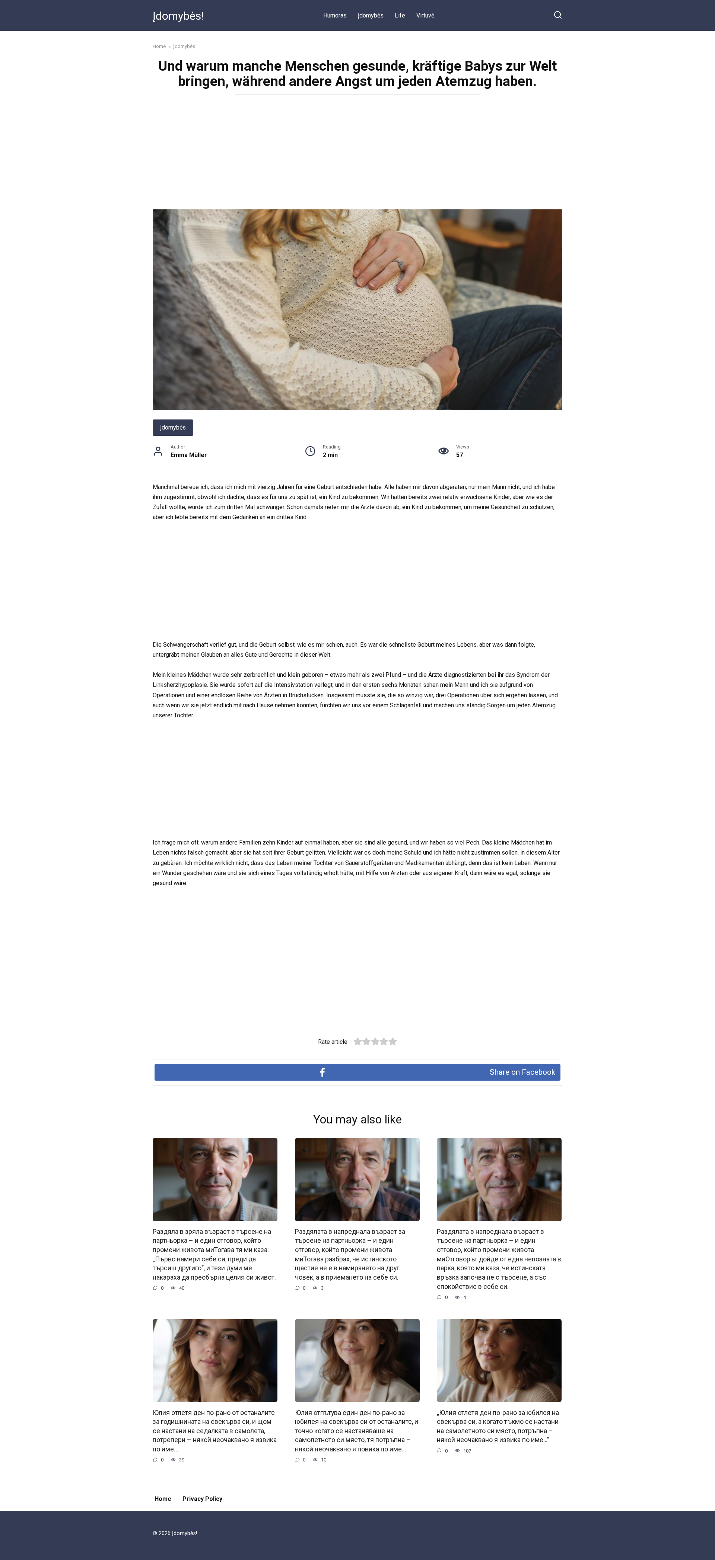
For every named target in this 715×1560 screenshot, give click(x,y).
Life (400, 15)
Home (163, 1498)
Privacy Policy (202, 1498)
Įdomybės (371, 15)
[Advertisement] (357, 154)
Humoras (335, 15)
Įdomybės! (178, 15)
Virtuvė (425, 15)
